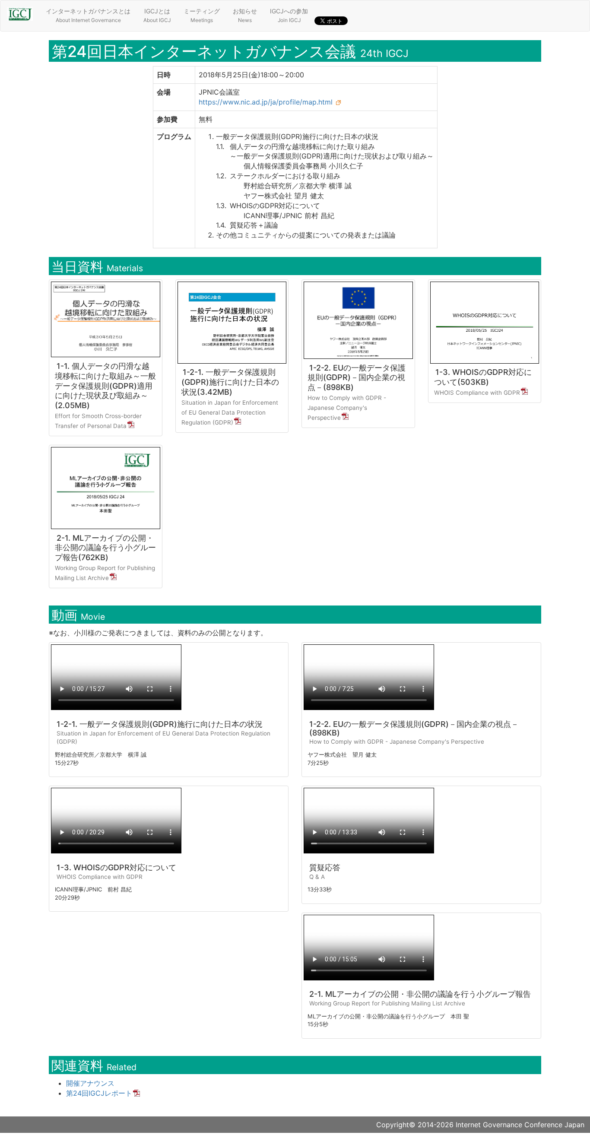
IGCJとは (157, 15)
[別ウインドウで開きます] (338, 102)
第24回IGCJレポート (99, 1093)
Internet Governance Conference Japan (520, 1124)
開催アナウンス (90, 1083)
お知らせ (245, 15)
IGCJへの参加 (289, 15)
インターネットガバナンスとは (88, 15)
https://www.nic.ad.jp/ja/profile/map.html (266, 102)
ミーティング (202, 15)
